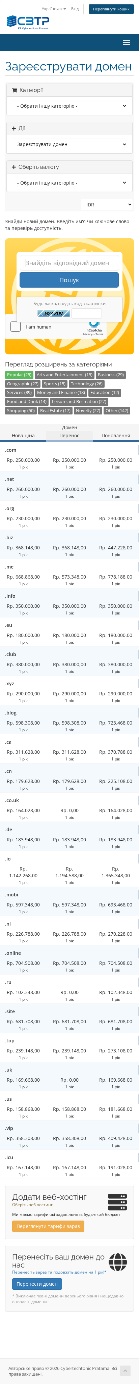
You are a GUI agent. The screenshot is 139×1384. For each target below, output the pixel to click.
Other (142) (117, 410)
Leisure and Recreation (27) (79, 401)
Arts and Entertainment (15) (64, 375)
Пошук (69, 280)
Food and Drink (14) (27, 401)
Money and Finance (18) (61, 392)
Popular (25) (19, 375)
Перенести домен (37, 1284)
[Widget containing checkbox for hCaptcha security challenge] (56, 326)
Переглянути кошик (111, 8)
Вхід (75, 8)
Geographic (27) (22, 384)
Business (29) (111, 375)
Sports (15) (54, 384)
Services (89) (19, 392)
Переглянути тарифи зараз (48, 1226)
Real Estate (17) (55, 410)
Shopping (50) (21, 410)
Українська (52, 8)
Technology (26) (87, 384)
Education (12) (104, 392)
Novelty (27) (88, 410)
